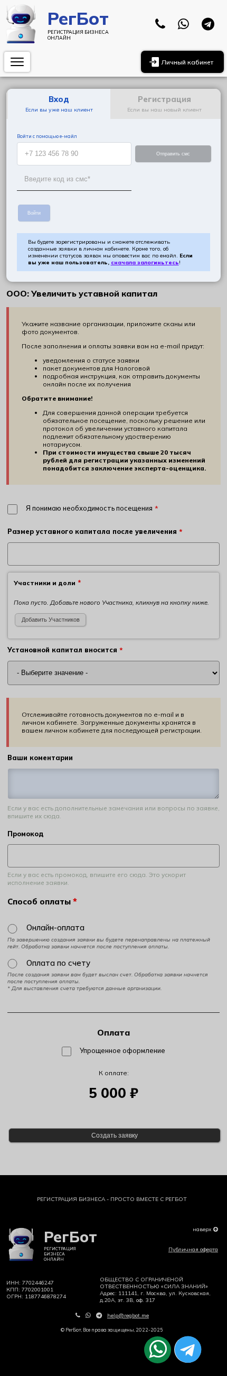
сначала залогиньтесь (145, 262)
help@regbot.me (128, 1315)
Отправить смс (173, 153)
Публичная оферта (193, 1249)
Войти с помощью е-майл (47, 136)
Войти (34, 213)
